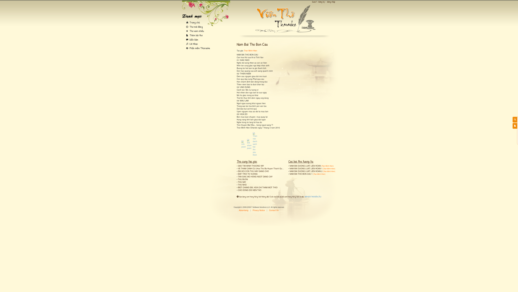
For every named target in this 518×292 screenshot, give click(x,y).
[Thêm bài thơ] (515, 126)
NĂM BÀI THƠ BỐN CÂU (313, 196)
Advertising (243, 210)
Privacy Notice (259, 210)
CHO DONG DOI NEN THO (249, 190)
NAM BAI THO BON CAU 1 (301, 173)
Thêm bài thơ (195, 35)
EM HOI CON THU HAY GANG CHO (253, 171)
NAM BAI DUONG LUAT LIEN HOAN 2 (306, 171)
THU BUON (243, 179)
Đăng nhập (331, 1)
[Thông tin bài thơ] (243, 144)
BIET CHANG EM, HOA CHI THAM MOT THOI (257, 187)
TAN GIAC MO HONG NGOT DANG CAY (255, 176)
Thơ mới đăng (196, 27)
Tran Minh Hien (250, 50)
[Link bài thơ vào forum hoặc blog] (249, 144)
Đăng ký (321, 1)
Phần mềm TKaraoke (199, 48)
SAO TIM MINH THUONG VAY (251, 165)
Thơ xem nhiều (196, 31)
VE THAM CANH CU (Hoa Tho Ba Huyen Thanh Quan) (261, 168)
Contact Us (274, 210)
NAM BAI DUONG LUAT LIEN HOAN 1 (306, 168)
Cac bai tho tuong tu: (300, 161)
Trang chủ (194, 22)
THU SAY (242, 182)
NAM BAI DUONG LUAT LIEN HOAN (305, 165)
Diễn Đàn (193, 39)
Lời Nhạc (193, 44)
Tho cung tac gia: (247, 161)
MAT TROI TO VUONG (248, 173)
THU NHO (242, 184)
